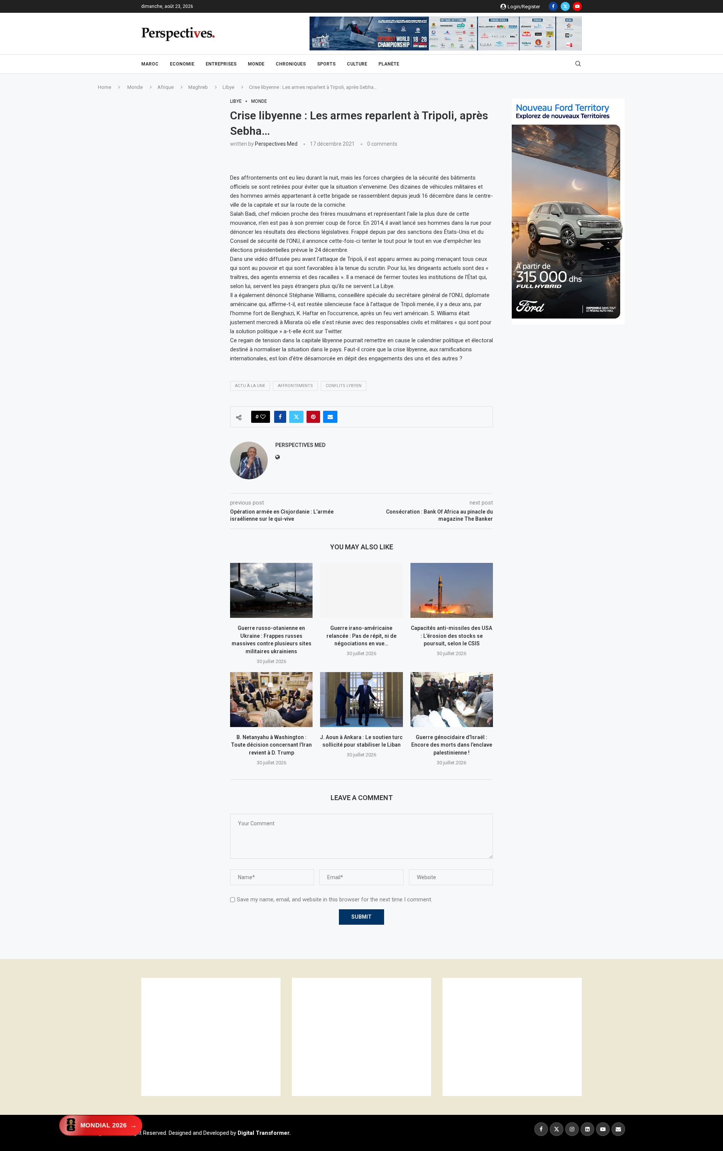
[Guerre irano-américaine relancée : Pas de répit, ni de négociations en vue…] (361, 590)
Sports (326, 64)
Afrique (165, 87)
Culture (357, 64)
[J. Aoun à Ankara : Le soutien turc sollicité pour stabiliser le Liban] (361, 699)
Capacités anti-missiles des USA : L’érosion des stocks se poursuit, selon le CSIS (451, 635)
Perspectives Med (276, 144)
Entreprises (221, 64)
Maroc (150, 64)
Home (104, 87)
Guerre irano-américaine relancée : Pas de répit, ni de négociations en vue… (361, 635)
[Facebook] (553, 6)
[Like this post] (262, 417)
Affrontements (295, 385)
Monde (256, 64)
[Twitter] (565, 6)
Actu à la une (250, 385)
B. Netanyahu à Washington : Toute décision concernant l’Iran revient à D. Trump (271, 745)
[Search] (578, 64)
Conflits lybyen (344, 385)
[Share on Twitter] (296, 417)
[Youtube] (577, 6)
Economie (182, 64)
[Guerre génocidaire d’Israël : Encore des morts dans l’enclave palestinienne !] (451, 699)
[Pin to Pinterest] (313, 417)
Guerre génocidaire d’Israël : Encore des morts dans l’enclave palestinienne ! (451, 745)
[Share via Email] (330, 417)
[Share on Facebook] (280, 417)
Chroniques (291, 64)
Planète (388, 64)
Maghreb (198, 87)
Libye (228, 87)
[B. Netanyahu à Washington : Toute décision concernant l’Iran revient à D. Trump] (271, 699)
